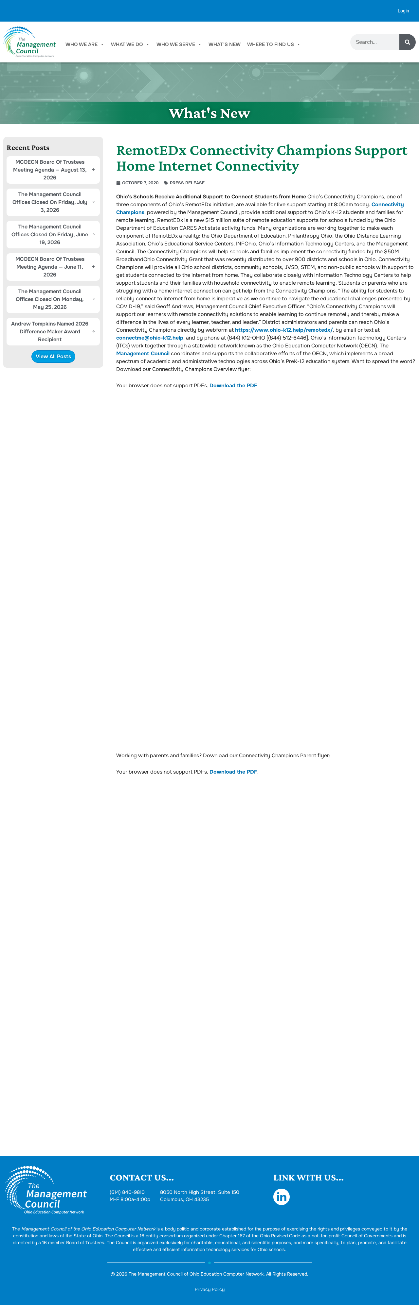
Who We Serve (175, 44)
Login (403, 10)
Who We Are (81, 44)
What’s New (225, 44)
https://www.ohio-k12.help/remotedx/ (284, 329)
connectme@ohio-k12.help (149, 337)
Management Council (143, 353)
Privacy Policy (210, 1289)
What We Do (127, 44)
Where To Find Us (270, 44)
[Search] (407, 42)
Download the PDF (233, 385)
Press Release (187, 183)
